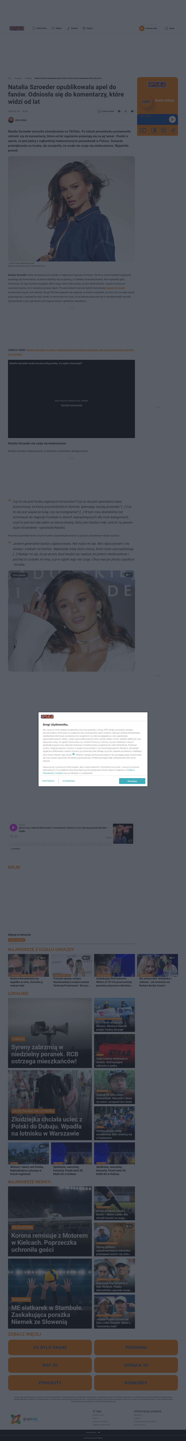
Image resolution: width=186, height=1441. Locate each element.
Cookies (59, 773)
